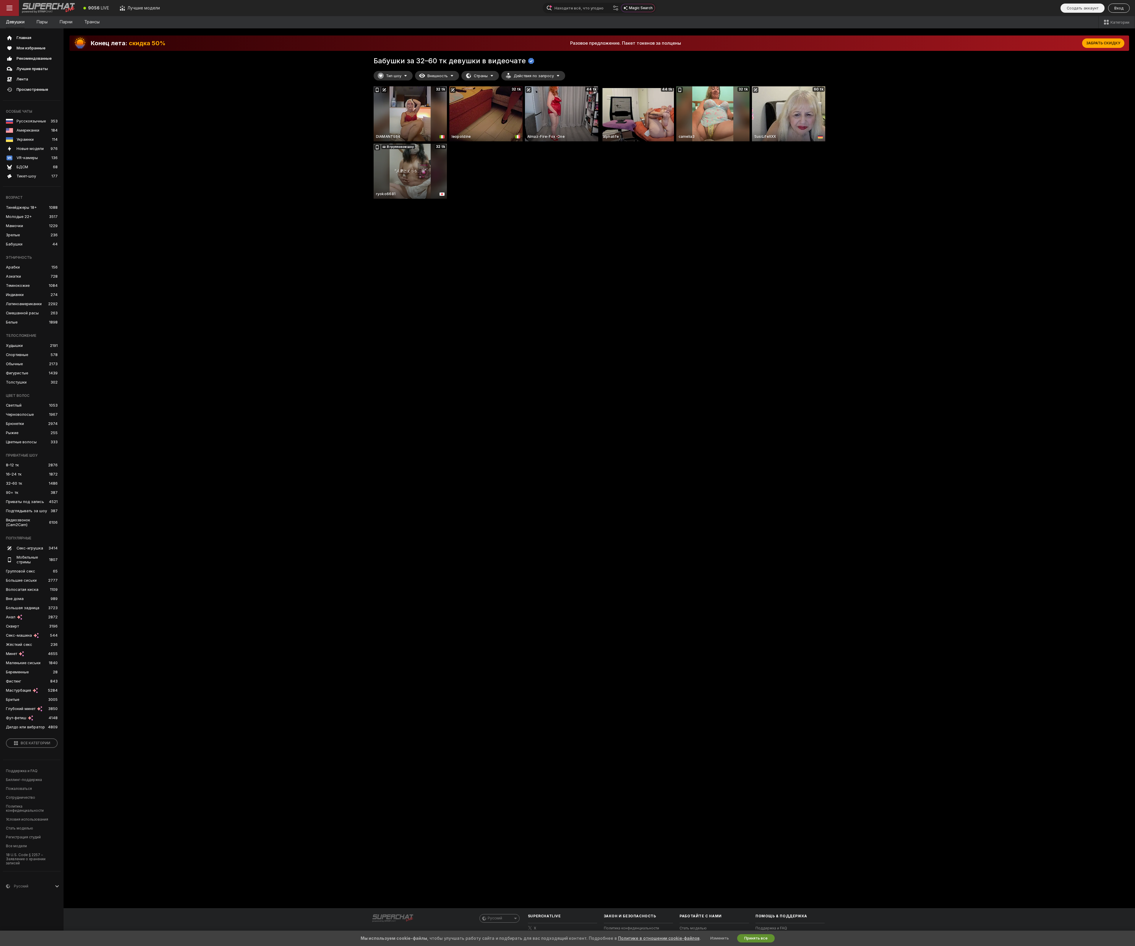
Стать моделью (19, 828)
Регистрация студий (23, 837)
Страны (481, 76)
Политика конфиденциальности (25, 808)
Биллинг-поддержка (24, 780)
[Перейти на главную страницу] (48, 8)
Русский (495, 918)
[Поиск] (616, 8)
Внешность (437, 76)
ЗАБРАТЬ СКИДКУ (1103, 43)
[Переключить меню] (9, 8)
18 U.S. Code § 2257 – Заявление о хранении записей (26, 859)
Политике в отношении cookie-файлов (659, 938)
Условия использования (27, 819)
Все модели (16, 846)
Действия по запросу (534, 76)
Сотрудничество (20, 797)
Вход (1118, 8)
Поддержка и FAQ (22, 771)
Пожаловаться (19, 789)
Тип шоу (393, 76)
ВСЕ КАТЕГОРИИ (35, 743)
